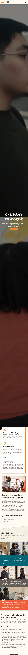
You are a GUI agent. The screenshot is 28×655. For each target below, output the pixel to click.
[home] (5, 2)
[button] (25, 2)
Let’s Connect (14, 229)
